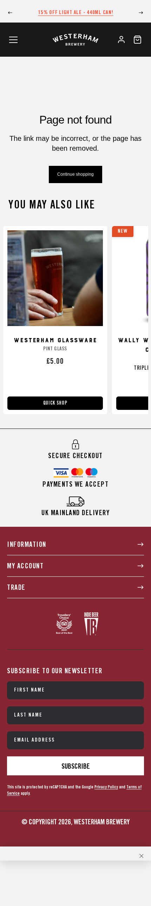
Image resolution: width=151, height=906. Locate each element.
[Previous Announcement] (10, 12)
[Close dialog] (141, 856)
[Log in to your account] (121, 39)
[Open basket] (137, 39)
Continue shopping (75, 174)
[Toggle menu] (13, 40)
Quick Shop (55, 403)
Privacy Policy (106, 787)
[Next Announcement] (140, 12)
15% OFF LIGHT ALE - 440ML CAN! (75, 12)
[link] (75, 449)
